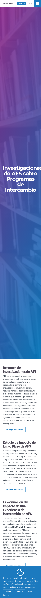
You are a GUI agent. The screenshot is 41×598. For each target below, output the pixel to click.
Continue (8, 591)
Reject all (20, 591)
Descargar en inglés (13, 429)
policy (29, 581)
